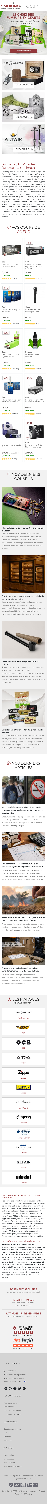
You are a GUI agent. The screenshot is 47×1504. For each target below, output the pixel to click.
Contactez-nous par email (15, 1375)
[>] (42, 33)
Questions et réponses (12, 1429)
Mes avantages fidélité (12, 1411)
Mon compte (9, 1407)
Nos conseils (8, 1437)
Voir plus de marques (24, 1003)
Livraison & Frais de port (13, 1414)
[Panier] (37, 7)
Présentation (9, 1455)
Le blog (7, 1433)
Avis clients (8, 1440)
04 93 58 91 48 (10, 1371)
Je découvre (22, 85)
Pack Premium (9, 1463)
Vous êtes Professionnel (13, 1466)
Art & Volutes (26, 1494)
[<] (4, 33)
